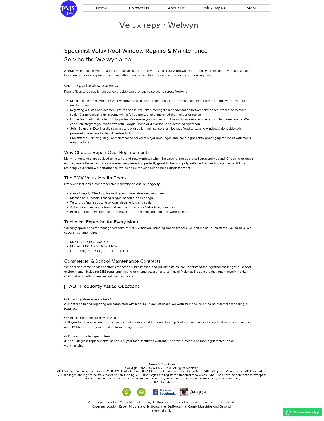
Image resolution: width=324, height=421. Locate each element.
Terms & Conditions (162, 364)
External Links (162, 410)
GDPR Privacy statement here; (219, 378)
